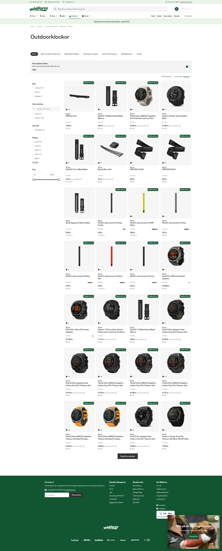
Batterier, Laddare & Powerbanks (50, 54)
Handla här (193, 536)
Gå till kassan (185, 9)
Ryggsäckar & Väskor (116, 502)
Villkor (34, 69)
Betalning (136, 499)
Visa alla (35, 162)
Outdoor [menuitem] (75, 16)
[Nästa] (92, 96)
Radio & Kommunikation (91, 54)
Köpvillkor (136, 502)
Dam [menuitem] (43, 16)
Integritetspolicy (162, 496)
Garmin (68, 114)
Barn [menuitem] (53, 16)
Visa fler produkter (127, 456)
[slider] (33, 179)
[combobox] (187, 76)
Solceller (139, 54)
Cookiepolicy (160, 499)
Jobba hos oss (161, 489)
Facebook (162, 505)
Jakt (110, 492)
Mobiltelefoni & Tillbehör (72, 54)
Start (32, 26)
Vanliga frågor (137, 492)
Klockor (71, 26)
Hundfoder (113, 499)
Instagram (162, 509)
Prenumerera (76, 495)
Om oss (159, 486)
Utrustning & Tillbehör (51, 26)
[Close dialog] (217, 518)
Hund (111, 489)
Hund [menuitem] (86, 16)
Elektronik (63, 26)
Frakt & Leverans (138, 496)
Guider (159, 16)
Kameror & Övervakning (109, 54)
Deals (153, 16)
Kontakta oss (188, 16)
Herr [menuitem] (33, 16)
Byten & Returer (138, 489)
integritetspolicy (70, 490)
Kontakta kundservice (186, 2)
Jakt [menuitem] (63, 16)
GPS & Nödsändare (126, 54)
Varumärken (167, 16)
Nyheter (177, 16)
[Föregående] (66, 96)
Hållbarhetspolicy (162, 492)
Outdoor (39, 26)
